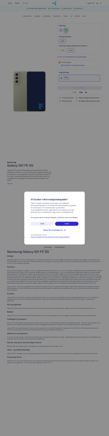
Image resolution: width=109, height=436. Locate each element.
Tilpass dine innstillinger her (53, 230)
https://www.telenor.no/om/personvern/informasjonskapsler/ (50, 237)
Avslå (42, 223)
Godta (67, 223)
